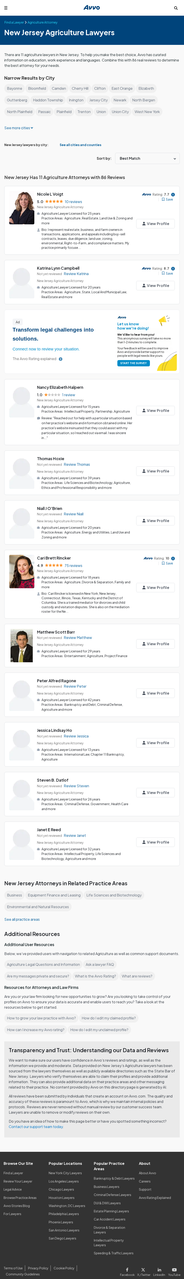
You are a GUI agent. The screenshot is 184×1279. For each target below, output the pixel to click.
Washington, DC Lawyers (67, 1206)
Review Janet (75, 835)
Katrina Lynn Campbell (58, 268)
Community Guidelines (23, 1274)
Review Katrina (76, 273)
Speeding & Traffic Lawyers (114, 1253)
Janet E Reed (49, 829)
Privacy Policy (38, 1268)
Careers (145, 1181)
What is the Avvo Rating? (95, 976)
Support (145, 1189)
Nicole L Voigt (50, 194)
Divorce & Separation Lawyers (109, 1229)
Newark (120, 100)
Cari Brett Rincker (54, 557)
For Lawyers (12, 1214)
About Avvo (147, 1173)
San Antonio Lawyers (64, 1230)
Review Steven (76, 785)
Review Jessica (76, 736)
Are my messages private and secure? (38, 976)
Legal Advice (13, 1189)
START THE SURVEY (133, 363)
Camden (59, 88)
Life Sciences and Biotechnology (114, 895)
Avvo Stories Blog (17, 1206)
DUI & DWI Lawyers (107, 1203)
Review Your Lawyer (18, 1181)
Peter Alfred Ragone (56, 680)
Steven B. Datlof (52, 780)
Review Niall (73, 514)
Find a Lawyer (13, 1173)
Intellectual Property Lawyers (109, 1242)
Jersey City (98, 100)
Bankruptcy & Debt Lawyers (114, 1178)
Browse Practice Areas (20, 1198)
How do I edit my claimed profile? (109, 1018)
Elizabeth (146, 88)
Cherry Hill (80, 88)
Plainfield (64, 111)
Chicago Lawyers (61, 1189)
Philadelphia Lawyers (64, 1214)
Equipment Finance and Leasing (54, 895)
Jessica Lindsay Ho (54, 730)
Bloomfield (37, 88)
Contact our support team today (36, 1126)
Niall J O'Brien (49, 508)
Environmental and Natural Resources (38, 906)
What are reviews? (137, 976)
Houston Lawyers (61, 1198)
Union (101, 111)
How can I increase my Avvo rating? (35, 1029)
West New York (147, 111)
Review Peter (75, 686)
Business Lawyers (106, 1187)
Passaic (44, 111)
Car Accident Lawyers (109, 1219)
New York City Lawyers (65, 1173)
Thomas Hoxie (50, 458)
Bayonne (14, 88)
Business (14, 895)
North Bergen (143, 100)
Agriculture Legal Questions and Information (43, 964)
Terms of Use (13, 1268)
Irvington (76, 100)
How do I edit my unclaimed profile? (99, 1029)
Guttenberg (17, 100)
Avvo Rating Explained (155, 1198)
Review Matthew (78, 637)
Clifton (100, 88)
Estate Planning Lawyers (111, 1211)
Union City (120, 111)
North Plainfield (19, 111)
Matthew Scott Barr (56, 631)
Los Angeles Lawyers (64, 1181)
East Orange (122, 88)
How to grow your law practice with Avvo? (41, 1018)
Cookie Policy (64, 1268)
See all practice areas (22, 919)
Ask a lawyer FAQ (100, 964)
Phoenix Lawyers (61, 1222)
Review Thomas (77, 464)
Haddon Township (48, 100)
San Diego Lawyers (62, 1238)
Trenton (84, 111)
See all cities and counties (80, 145)
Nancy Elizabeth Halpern (60, 387)
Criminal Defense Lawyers (112, 1195)
